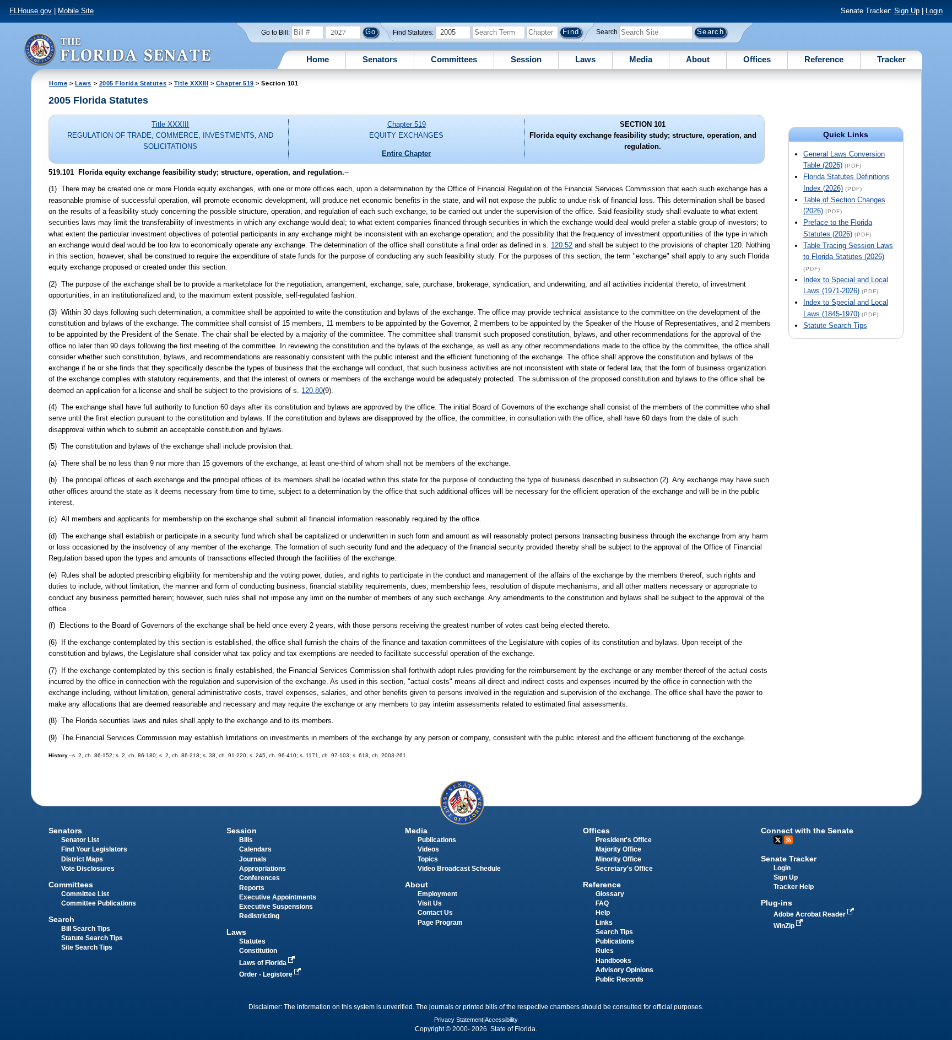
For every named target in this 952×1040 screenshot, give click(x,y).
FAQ (602, 903)
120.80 (312, 390)
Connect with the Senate (807, 830)
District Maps (82, 859)
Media (640, 59)
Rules (605, 950)
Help (603, 912)
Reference (823, 59)
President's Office (624, 840)
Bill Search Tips (85, 928)
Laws (585, 59)
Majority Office (618, 849)
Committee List (85, 894)
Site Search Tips (86, 947)
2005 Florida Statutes (132, 83)
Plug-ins (776, 902)
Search (607, 32)
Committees (454, 59)
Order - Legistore (266, 974)
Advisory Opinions (624, 970)
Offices (757, 59)
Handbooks (613, 960)
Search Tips (614, 932)
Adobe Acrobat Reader (810, 914)
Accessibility (501, 1019)
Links (604, 922)
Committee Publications (98, 903)
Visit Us (430, 903)
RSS (788, 840)
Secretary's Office (624, 868)
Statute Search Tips (835, 325)
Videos (428, 849)
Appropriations (262, 868)
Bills (246, 840)
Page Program (440, 922)
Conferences (259, 878)
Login (934, 11)
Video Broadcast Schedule (459, 868)
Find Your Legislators (94, 849)
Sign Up (906, 11)
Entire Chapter (406, 153)
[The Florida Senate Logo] (117, 49)
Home (317, 59)
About (698, 59)
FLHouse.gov (30, 11)
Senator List (80, 840)
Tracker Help (794, 886)
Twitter (778, 840)
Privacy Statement (458, 1019)
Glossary (610, 894)
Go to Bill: (275, 32)
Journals (253, 859)
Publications (437, 840)
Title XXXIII (191, 83)
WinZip (785, 926)
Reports (251, 888)
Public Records (619, 979)
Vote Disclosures (88, 868)
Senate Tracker (788, 858)
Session (526, 59)
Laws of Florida (263, 963)
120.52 (561, 245)
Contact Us (435, 912)
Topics (428, 859)
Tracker (891, 59)
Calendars (255, 849)
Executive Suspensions (276, 906)
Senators (380, 59)
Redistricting (259, 916)
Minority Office (618, 859)
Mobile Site (76, 11)
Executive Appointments (277, 897)
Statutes (252, 941)
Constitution (258, 950)
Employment (437, 894)
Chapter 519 (235, 83)
